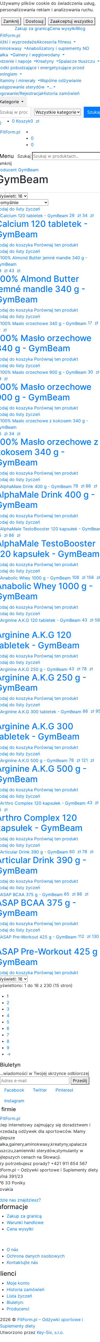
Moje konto (18, 1283)
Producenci (18, 1308)
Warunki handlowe (25, 1222)
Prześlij (80, 1080)
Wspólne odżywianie (60, 80)
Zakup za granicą (32, 28)
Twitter (40, 1090)
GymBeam (28, 169)
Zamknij (11, 21)
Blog (80, 28)
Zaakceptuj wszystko (71, 21)
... (50, 87)
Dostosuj (34, 21)
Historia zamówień (60, 93)
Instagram (14, 1100)
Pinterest (64, 1090)
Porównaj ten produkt (56, 244)
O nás (12, 1249)
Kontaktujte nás (22, 1262)
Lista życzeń (19, 1296)
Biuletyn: (15, 1302)
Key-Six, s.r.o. (50, 1332)
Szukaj (24, 156)
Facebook (14, 1090)
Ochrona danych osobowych (36, 1256)
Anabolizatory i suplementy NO (57, 48)
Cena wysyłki (63, 28)
